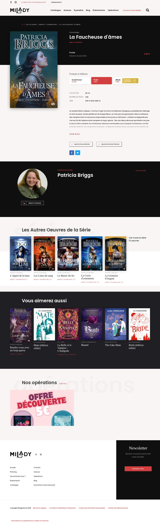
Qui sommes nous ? (18, 476)
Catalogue (55, 10)
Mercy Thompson (48, 24)
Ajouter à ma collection (82, 144)
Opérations (113, 10)
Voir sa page (141, 170)
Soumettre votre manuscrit (33, 2)
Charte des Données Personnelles (92, 508)
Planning (13, 472)
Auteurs (67, 10)
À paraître (78, 10)
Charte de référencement (118, 508)
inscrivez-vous (138, 469)
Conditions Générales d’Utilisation (62, 508)
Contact (37, 467)
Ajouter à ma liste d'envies (110, 144)
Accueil (13, 467)
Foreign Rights (56, 2)
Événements (99, 10)
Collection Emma (132, 10)
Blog (88, 10)
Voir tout (63, 384)
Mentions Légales (39, 508)
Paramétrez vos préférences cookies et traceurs (29, 521)
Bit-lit (87, 93)
